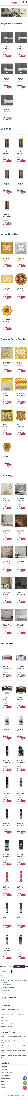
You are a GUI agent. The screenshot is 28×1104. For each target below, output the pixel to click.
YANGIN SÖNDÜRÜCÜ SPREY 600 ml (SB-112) (7, 886)
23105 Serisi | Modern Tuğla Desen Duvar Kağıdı (7, 562)
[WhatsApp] (25, 1083)
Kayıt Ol (4, 1066)
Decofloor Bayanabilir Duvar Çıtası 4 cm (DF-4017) (21, 78)
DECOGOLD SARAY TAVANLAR (10, 1009)
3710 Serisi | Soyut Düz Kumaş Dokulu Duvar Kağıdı (7, 593)
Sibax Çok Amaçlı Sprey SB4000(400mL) (21, 792)
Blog (3, 1084)
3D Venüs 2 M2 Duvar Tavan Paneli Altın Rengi (21, 425)
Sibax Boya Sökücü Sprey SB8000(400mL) (7, 855)
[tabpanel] (14, 12)
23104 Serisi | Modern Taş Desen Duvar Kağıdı (20, 530)
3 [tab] (6, 16)
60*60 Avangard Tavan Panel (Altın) (6, 425)
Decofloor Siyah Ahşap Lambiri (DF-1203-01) (6, 215)
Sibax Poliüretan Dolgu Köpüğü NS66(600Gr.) (7, 918)
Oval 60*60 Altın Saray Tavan (20, 289)
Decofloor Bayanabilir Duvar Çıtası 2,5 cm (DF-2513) (6, 47)
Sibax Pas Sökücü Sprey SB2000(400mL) (21, 761)
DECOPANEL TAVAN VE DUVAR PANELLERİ (14, 1012)
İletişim (4, 1087)
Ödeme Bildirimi (6, 1075)
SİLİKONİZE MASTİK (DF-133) (6, 667)
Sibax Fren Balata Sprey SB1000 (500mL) (6, 761)
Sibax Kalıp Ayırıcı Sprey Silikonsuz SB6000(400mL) (7, 824)
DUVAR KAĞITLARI (7, 1023)
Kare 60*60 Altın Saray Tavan (6, 257)
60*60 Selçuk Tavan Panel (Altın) (6, 362)
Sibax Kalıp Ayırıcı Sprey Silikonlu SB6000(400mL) (21, 824)
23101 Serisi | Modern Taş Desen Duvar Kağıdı (6, 499)
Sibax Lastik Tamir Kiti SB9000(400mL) (21, 855)
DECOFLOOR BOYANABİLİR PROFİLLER (13, 1015)
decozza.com (11, 1095)
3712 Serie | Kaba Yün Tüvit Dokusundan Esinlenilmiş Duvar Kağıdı (7, 624)
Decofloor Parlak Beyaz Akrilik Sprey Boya (7, 730)
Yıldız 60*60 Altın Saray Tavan (6, 320)
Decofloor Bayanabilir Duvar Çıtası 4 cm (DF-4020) (7, 78)
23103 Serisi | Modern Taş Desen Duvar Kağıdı (6, 530)
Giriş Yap (4, 1069)
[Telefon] (25, 1078)
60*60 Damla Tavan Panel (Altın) (20, 394)
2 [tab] (5, 16)
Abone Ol (19, 966)
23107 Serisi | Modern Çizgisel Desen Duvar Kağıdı (21, 562)
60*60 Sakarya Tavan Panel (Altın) (6, 394)
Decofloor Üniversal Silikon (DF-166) (6, 698)
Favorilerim (5, 1081)
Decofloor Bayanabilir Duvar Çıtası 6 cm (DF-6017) (7, 110)
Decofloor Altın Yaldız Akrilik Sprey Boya (20, 730)
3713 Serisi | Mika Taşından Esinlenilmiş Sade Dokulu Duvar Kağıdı (21, 624)
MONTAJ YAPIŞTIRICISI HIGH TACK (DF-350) (20, 698)
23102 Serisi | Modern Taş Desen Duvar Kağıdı (20, 499)
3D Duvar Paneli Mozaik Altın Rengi (7, 457)
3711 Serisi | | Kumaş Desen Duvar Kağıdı (21, 593)
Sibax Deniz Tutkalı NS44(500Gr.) (21, 949)
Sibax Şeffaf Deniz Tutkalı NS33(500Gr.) (7, 949)
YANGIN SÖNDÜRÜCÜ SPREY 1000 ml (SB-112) (20, 886)
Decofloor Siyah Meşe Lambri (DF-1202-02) (20, 184)
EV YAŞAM (5, 1018)
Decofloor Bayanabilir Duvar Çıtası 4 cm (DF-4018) (21, 47)
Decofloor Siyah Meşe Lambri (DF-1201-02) (20, 152)
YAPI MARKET (6, 1020)
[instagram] (25, 1088)
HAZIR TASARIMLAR (7, 1026)
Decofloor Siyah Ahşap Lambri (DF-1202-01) (6, 184)
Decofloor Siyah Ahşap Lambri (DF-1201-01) (6, 152)
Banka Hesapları (6, 1078)
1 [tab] (3, 16)
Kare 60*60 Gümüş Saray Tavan (20, 257)
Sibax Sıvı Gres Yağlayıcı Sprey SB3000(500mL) (7, 792)
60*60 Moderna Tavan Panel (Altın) (20, 362)
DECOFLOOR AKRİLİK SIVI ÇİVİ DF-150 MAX (20, 667)
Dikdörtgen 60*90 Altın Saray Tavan (6, 289)
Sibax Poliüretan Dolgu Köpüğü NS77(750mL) (21, 918)
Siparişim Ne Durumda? (8, 1072)
